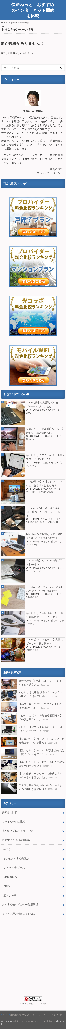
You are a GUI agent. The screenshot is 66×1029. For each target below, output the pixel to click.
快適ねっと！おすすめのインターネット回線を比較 (33, 10)
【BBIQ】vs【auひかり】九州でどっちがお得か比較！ (44, 641)
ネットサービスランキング (33, 1003)
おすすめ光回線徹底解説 (16, 839)
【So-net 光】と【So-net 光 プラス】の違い (44, 562)
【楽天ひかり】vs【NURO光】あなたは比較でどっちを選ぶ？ (42, 752)
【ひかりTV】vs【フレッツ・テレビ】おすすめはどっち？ (44, 483)
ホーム (4, 1015)
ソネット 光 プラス (14, 867)
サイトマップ (57, 1015)
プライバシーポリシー (41, 1015)
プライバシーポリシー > (51, 172)
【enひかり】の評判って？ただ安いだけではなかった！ (40, 705)
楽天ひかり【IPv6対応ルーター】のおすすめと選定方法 (45, 430)
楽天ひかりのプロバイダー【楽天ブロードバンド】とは (45, 457)
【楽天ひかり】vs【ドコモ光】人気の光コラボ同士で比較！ (42, 763)
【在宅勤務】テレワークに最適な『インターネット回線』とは (40, 775)
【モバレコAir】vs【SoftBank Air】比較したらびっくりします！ (43, 511)
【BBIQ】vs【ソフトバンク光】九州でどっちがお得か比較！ (44, 588)
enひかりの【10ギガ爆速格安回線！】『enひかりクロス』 (40, 717)
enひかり (8, 849)
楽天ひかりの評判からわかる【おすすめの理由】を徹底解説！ (40, 787)
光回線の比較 (32, 522)
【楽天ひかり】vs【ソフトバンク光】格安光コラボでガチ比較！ (42, 740)
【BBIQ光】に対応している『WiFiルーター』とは (42, 404)
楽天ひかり (31, 439)
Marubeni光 (31, 544)
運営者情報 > (57, 169)
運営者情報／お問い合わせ (20, 1015)
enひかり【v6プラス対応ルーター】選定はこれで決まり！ (40, 728)
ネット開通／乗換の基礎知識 (39, 492)
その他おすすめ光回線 (16, 858)
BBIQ (28, 413)
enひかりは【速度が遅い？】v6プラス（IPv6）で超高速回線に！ (40, 694)
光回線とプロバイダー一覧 (17, 830)
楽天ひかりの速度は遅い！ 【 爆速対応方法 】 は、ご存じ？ (44, 615)
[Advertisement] (33, 955)
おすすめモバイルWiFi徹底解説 (20, 904)
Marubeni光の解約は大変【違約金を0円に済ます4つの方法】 (44, 536)
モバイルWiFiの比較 (48, 522)
